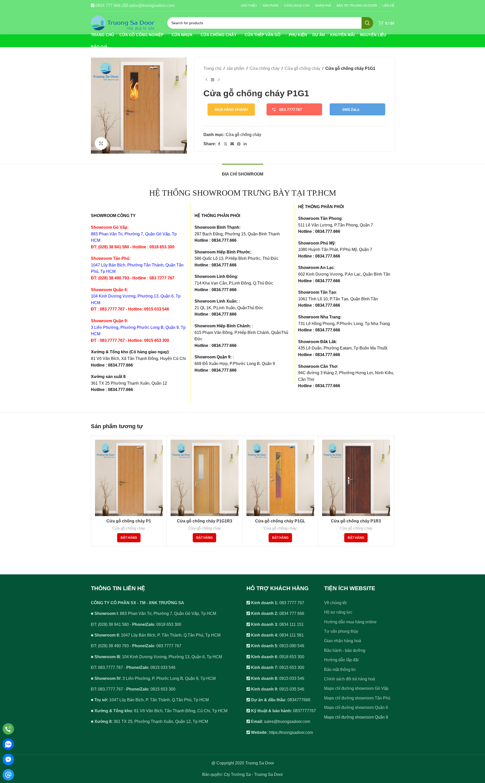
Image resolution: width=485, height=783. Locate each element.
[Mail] (8, 774)
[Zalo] (8, 744)
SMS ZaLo (350, 109)
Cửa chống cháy (265, 68)
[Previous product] (206, 80)
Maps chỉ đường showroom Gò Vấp (356, 688)
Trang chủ (212, 68)
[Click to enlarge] (101, 143)
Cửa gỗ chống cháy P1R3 (356, 521)
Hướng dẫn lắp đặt (341, 660)
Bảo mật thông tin (340, 669)
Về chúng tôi (335, 603)
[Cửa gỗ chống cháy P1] (129, 478)
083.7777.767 (290, 109)
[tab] (242, 171)
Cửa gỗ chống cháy (302, 68)
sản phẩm (235, 68)
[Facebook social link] (219, 144)
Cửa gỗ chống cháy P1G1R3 (204, 521)
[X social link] (225, 144)
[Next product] (219, 80)
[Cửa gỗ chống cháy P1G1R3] (205, 478)
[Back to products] (213, 80)
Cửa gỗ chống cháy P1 (128, 521)
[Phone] (8, 729)
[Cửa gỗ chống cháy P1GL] (280, 478)
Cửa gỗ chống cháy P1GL (280, 521)
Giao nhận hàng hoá (342, 641)
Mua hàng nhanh (231, 109)
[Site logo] (123, 22)
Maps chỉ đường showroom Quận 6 (356, 707)
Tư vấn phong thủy (341, 631)
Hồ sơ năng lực (338, 612)
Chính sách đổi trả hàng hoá (349, 679)
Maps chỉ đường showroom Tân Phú (357, 698)
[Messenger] (8, 759)
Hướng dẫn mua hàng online (350, 622)
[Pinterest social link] (238, 144)
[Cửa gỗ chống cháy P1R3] (356, 478)
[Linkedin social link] (245, 144)
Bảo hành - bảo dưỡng (344, 650)
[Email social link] (232, 144)
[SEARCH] (367, 23)
